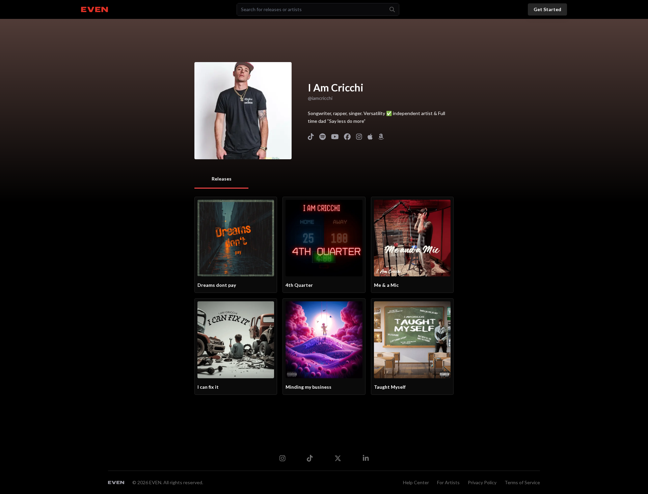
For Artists (448, 482)
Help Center (416, 482)
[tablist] (221, 179)
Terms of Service (522, 482)
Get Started (547, 9)
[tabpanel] (324, 296)
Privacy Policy (482, 482)
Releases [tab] (222, 179)
